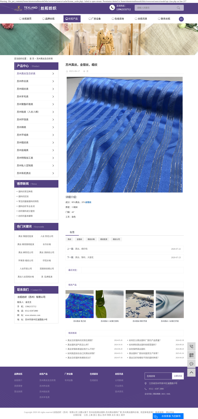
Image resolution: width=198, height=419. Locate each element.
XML (168, 394)
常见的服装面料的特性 (28, 201)
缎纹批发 (103, 239)
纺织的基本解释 (25, 216)
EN (181, 19)
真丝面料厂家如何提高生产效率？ (144, 353)
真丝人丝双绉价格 (26, 277)
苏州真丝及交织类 (45, 59)
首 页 (32, 59)
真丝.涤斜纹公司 (46, 252)
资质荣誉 (18, 386)
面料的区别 (23, 196)
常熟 (109, 415)
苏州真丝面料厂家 (114, 412)
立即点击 (178, 376)
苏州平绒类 (22, 135)
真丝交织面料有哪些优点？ (80, 358)
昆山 (100, 415)
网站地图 (156, 394)
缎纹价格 (91, 239)
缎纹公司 (116, 239)
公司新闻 (119, 380)
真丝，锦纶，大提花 (84, 257)
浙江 (95, 415)
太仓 (114, 415)
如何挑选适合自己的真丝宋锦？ (82, 353)
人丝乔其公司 (26, 269)
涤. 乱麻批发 (46, 277)
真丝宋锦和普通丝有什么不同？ (82, 349)
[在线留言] (191, 364)
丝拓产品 (73, 19)
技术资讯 (119, 392)
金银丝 (79, 239)
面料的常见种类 (25, 191)
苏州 (104, 415)
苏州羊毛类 (22, 96)
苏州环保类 (22, 119)
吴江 (118, 415)
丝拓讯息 (142, 19)
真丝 (69, 239)
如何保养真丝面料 (137, 349)
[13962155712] (191, 346)
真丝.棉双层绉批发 (25, 244)
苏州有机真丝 (24, 173)
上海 (90, 415)
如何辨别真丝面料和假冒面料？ (143, 345)
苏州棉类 (21, 127)
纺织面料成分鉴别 (26, 211)
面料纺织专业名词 (26, 206)
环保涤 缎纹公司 (25, 260)
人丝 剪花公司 (46, 236)
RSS (163, 394)
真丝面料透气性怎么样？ (79, 345)
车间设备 (69, 380)
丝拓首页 (26, 19)
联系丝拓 (165, 19)
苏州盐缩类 (22, 150)
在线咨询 (119, 19)
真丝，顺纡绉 (81, 249)
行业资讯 (119, 386)
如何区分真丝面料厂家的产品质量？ (145, 340)
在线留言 (94, 380)
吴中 (123, 415)
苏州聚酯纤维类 (25, 104)
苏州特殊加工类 (25, 158)
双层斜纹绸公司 (47, 269)
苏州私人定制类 (25, 165)
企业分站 (148, 394)
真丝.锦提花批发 (25, 236)
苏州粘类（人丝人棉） (28, 112)
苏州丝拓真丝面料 (97, 412)
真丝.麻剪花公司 (25, 252)
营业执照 (18, 392)
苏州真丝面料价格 (130, 412)
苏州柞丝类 (22, 81)
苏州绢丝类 (22, 89)
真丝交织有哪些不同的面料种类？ (144, 358)
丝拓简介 (18, 380)
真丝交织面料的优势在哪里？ (81, 340)
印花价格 (47, 260)
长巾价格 (47, 244)
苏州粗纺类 (22, 142)
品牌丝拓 (50, 19)
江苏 (86, 415)
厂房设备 (96, 19)
